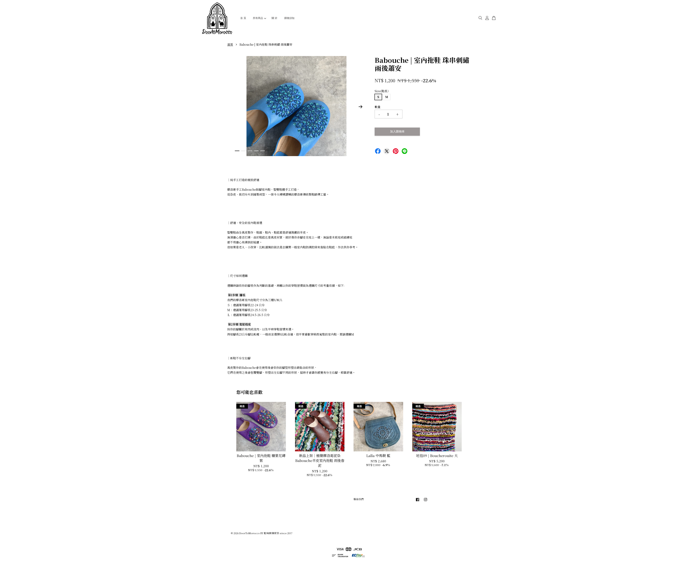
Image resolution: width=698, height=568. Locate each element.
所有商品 (258, 18)
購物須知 (289, 18)
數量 (377, 107)
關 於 (274, 18)
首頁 (230, 44)
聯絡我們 (359, 499)
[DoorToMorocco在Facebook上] (417, 501)
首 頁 (243, 18)
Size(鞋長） (382, 91)
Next (360, 106)
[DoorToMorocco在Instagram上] (425, 501)
